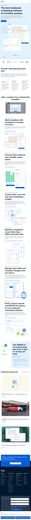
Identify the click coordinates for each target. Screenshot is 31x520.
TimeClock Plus (3, 475)
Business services (11, 485)
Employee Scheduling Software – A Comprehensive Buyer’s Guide (14, 394)
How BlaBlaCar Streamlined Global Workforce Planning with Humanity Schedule (15, 420)
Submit (16, 509)
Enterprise (10, 491)
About (25, 475)
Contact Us (25, 478)
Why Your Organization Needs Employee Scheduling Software (13, 445)
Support (25, 481)
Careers (25, 479)
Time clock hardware (2, 482)
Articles (17, 478)
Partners (25, 476)
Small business (11, 490)
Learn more (3, 396)
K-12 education (11, 475)
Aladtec (2, 478)
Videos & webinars (19, 484)
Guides (17, 483)
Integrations (3, 483)
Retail (9, 482)
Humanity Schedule (4, 476)
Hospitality (10, 481)
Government (10, 478)
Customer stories (19, 480)
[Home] (3, 471)
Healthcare (10, 484)
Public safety (11, 479)
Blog (17, 481)
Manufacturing (11, 487)
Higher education (11, 476)
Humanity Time (3, 479)
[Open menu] (29, 1)
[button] (3, 21)
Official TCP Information (26, 483)
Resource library (18, 477)
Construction (11, 488)
